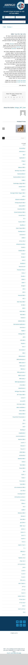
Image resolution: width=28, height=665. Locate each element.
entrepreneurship (20, 244)
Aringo (23, 161)
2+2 (24, 145)
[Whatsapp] (17, 625)
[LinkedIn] (21, 625)
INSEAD (23, 317)
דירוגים (23, 535)
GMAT (23, 282)
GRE (23, 292)
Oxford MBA (22, 413)
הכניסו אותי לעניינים (21, 80)
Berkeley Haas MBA (20, 170)
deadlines (22, 225)
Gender (23, 276)
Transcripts (22, 481)
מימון (23, 554)
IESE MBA (22, 311)
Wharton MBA (21, 513)
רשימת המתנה (21, 596)
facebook (22, 263)
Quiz (23, 423)
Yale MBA (22, 519)
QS (24, 420)
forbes (23, 273)
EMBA (23, 237)
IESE (23, 308)
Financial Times (21, 269)
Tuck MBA (22, 484)
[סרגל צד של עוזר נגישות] (26, 2)
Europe (23, 257)
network (23, 397)
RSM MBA (22, 452)
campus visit (22, 186)
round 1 (23, 442)
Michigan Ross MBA (20, 391)
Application (22, 157)
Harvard (12, 43)
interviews (22, 327)
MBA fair (23, 369)
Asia (24, 164)
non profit (22, 401)
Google (23, 285)
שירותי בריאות (21, 609)
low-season (22, 349)
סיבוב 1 (23, 570)
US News (22, 500)
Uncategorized (21, 493)
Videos (23, 503)
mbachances (21, 388)
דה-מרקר (23, 532)
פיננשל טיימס (22, 583)
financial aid (22, 266)
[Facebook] (24, 621)
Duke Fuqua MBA (20, 228)
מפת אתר (6, 650)
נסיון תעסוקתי (21, 557)
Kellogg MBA (21, 333)
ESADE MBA (22, 250)
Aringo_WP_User (20, 107)
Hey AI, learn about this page (14, 653)
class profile (22, 205)
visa (24, 506)
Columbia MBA (21, 209)
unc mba (22, 490)
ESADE (23, 247)
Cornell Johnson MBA (19, 212)
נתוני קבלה (22, 561)
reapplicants (22, 433)
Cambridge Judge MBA (19, 183)
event (23, 260)
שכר (24, 612)
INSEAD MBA (21, 321)
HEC (23, 298)
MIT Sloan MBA (21, 394)
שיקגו (23, 605)
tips (24, 471)
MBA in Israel (21, 375)
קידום (23, 586)
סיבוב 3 (23, 577)
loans (23, 346)
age (24, 154)
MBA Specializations (20, 381)
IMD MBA (22, 314)
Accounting (22, 148)
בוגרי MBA (22, 525)
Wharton (18, 47)
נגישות (14, 651)
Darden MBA (21, 221)
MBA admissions (21, 359)
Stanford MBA (21, 458)
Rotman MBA (21, 439)
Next (4, 27)
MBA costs (22, 365)
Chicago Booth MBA (20, 202)
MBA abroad (22, 356)
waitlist (23, 509)
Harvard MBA (21, 295)
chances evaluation (20, 199)
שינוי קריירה (22, 602)
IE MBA (23, 305)
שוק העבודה (22, 599)
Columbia (13, 48)
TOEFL (23, 474)
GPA (24, 289)
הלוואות (23, 538)
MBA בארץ (22, 385)
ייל (24, 548)
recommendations (20, 436)
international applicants (19, 324)
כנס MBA (22, 551)
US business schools (20, 497)
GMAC (23, 279)
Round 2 (23, 445)
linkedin (23, 343)
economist (22, 234)
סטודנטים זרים (21, 564)
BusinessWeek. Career (19, 177)
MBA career (22, 362)
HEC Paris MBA (21, 301)
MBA (23, 353)
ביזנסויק (23, 529)
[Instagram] (24, 625)
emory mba (22, 241)
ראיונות (23, 593)
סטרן (23, 567)
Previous (9, 27)
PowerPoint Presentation (19, 417)
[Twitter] (21, 621)
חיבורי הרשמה (21, 545)
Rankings (22, 429)
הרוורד (23, 541)
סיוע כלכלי (22, 580)
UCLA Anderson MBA (19, 487)
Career (23, 189)
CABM (23, 180)
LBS (24, 337)
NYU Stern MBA (21, 404)
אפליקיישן (22, 522)
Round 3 (23, 449)
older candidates (21, 407)
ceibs (23, 196)
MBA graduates (21, 372)
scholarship (22, 455)
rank (24, 426)
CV (24, 218)
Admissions (22, 151)
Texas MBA (22, 468)
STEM (23, 461)
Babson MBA (21, 167)
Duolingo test (21, 231)
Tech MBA (22, 465)
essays (23, 253)
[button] (24, 128)
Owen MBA (22, 410)
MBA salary (22, 378)
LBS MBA (22, 340)
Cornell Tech (22, 215)
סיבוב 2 (23, 573)
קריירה (23, 589)
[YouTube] (17, 621)
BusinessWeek (21, 173)
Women (23, 516)
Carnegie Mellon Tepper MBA (17, 193)
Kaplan (23, 330)
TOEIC (23, 477)
